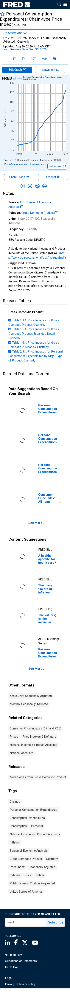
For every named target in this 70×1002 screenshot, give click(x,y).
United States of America (26, 891)
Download (49, 70)
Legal (8, 978)
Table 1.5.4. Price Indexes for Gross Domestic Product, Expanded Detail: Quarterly (33, 333)
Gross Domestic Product (38, 213)
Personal (37, 826)
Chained (15, 801)
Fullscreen (56, 166)
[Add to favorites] (2, 14)
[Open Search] (59, 4)
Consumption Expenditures (27, 818)
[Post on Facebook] (30, 186)
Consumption (18, 826)
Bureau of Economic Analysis (29, 850)
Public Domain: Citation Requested (32, 883)
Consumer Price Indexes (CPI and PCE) (35, 728)
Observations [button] (13, 33)
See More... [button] (36, 523)
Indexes (15, 875)
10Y (33, 58)
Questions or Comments (21, 961)
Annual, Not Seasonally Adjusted (31, 696)
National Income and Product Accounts (35, 834)
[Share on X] (23, 186)
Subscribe (55, 922)
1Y (14, 58)
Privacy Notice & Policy (20, 984)
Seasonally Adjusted (42, 867)
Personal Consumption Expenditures (33, 809)
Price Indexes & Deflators (39, 736)
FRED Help (12, 967)
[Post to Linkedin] (44, 186)
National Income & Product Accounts (33, 745)
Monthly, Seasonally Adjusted (29, 704)
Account (51, 177)
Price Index (17, 867)
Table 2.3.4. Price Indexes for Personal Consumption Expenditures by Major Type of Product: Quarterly (35, 356)
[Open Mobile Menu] (65, 4)
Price (27, 875)
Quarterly (52, 859)
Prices (14, 736)
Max (44, 58)
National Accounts (21, 753)
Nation (39, 875)
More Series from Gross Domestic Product (38, 777)
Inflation (15, 842)
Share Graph (17, 177)
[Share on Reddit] (37, 186)
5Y (23, 58)
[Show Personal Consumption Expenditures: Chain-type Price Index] (43, 78)
